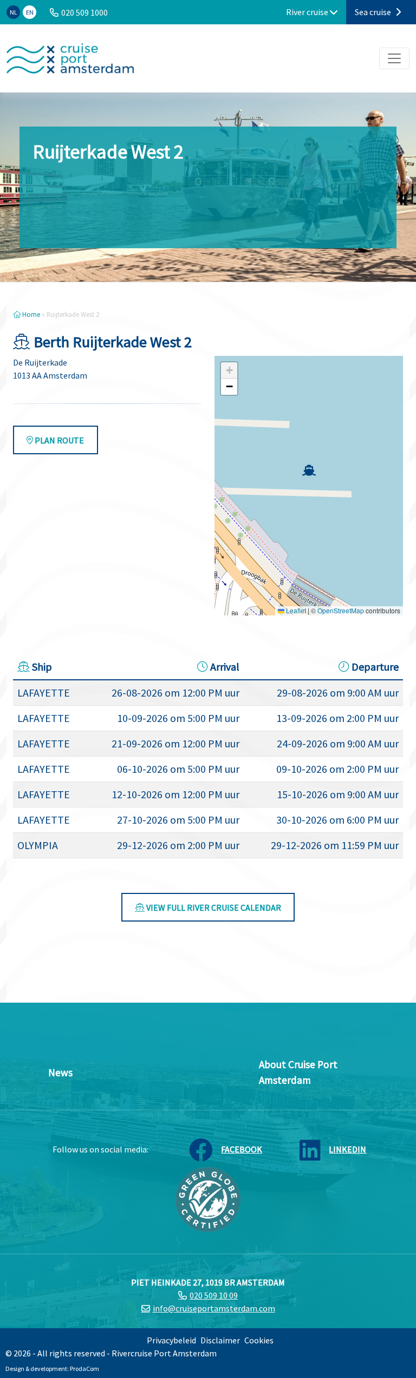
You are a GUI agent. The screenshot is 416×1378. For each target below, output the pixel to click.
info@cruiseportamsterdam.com (214, 1308)
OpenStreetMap (340, 610)
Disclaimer (220, 1340)
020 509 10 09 (214, 1295)
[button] (309, 470)
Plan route (58, 440)
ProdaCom (84, 1368)
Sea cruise (374, 11)
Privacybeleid (171, 1340)
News (60, 1072)
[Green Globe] (208, 1198)
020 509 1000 (84, 12)
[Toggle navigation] (394, 58)
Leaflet (295, 610)
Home (30, 314)
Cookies (259, 1340)
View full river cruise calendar (213, 907)
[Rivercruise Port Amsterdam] (70, 58)
